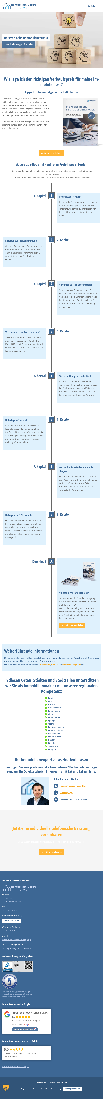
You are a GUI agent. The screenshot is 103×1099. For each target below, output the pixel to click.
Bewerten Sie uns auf (23, 1029)
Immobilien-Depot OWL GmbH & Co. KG (30, 1012)
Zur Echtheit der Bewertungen (15, 1066)
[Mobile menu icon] (99, 6)
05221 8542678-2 (66, 792)
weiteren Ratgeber (71, 664)
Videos (54, 664)
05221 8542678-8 (9, 930)
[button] (6, 1090)
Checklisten (44, 664)
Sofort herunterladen (53, 153)
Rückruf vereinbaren (53, 852)
